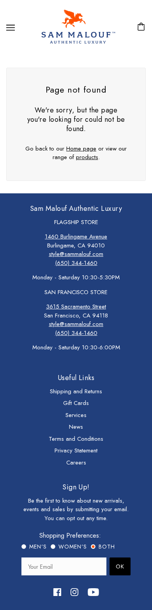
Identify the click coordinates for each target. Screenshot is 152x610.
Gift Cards (76, 403)
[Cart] (142, 27)
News (76, 426)
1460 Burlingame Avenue (76, 236)
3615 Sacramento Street (76, 306)
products (87, 157)
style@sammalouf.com (76, 254)
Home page (81, 148)
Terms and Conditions (76, 439)
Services (76, 415)
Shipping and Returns (76, 391)
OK (120, 566)
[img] (57, 591)
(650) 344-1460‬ (76, 263)
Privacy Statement (76, 450)
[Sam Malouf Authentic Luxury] (78, 43)
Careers (76, 462)
